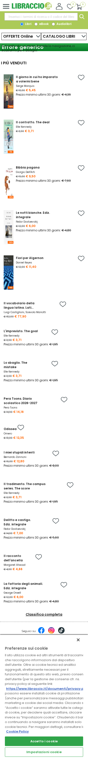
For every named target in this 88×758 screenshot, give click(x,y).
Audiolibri (63, 24)
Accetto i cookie (44, 741)
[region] (44, 696)
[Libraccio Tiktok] (61, 632)
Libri (27, 24)
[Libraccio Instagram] (51, 632)
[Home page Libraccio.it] (31, 8)
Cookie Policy (17, 731)
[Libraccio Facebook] (41, 632)
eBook (43, 24)
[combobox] (41, 17)
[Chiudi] (78, 639)
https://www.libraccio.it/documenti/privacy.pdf (47, 688)
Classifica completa (44, 614)
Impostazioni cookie (43, 752)
